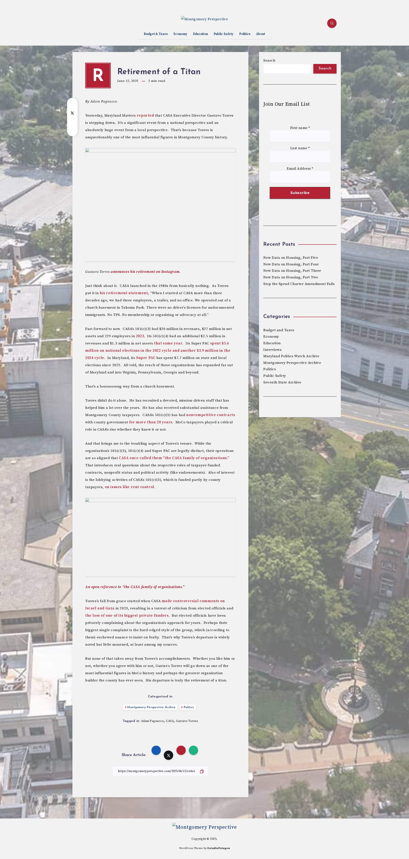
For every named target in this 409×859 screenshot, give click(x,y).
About (260, 34)
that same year (168, 343)
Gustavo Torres (187, 721)
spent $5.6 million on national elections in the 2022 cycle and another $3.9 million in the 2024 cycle (157, 350)
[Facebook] (77, 24)
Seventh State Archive (282, 382)
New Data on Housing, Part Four (291, 264)
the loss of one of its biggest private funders (127, 615)
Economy (180, 34)
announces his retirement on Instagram (145, 271)
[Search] (332, 23)
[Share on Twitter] (72, 112)
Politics (244, 34)
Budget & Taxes (156, 34)
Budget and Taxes (278, 330)
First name (300, 128)
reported (145, 115)
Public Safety (224, 34)
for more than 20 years (150, 422)
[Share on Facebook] (72, 104)
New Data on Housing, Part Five (290, 257)
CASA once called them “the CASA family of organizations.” (174, 458)
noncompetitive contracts (210, 415)
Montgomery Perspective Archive (151, 707)
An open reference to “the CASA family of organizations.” (134, 587)
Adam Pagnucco (152, 721)
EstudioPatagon (218, 848)
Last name (300, 148)
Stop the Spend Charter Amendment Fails (299, 284)
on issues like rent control (129, 487)
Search (269, 60)
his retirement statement (124, 293)
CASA (170, 721)
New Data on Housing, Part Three (292, 270)
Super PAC (145, 358)
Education (200, 34)
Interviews (272, 349)
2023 (140, 336)
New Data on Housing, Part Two (290, 277)
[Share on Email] (72, 121)
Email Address (300, 169)
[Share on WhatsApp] (72, 130)
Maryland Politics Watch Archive (291, 356)
